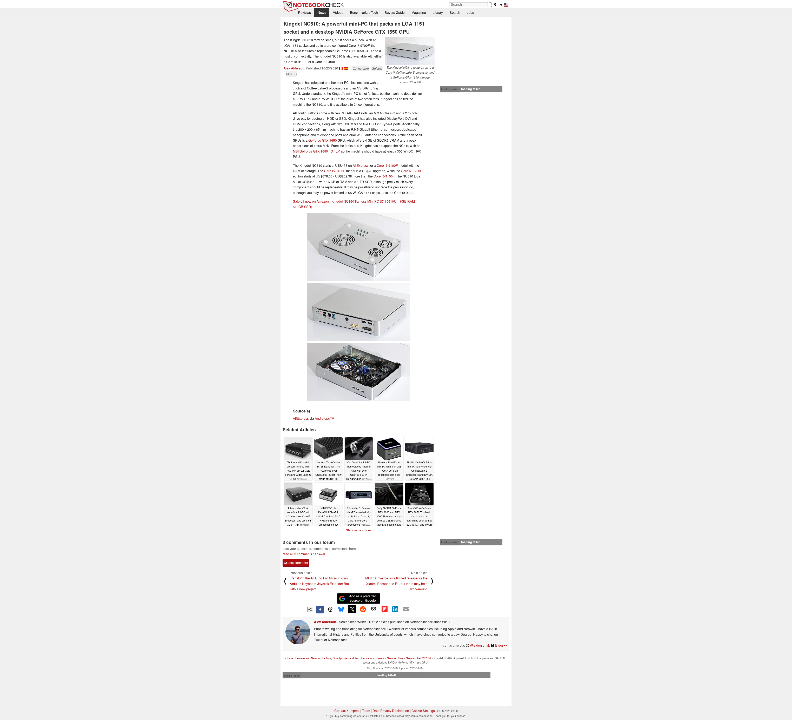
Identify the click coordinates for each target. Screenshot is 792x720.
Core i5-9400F (334, 170)
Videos (338, 12)
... (350, 68)
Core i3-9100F (387, 165)
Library (438, 12)
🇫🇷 (341, 68)
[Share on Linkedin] (395, 609)
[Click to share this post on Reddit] (363, 609)
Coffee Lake (361, 68)
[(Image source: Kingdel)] (358, 247)
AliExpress (361, 165)
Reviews (304, 12)
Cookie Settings (423, 710)
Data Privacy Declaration (390, 710)
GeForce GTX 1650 (322, 140)
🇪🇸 (346, 68)
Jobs (470, 12)
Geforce (377, 68)
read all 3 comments (297, 554)
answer (320, 554)
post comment (297, 562)
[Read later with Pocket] (374, 609)
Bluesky (500, 645)
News (322, 12)
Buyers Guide (395, 12)
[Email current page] (406, 609)
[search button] (490, 4)
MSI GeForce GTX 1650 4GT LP (316, 151)
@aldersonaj (479, 645)
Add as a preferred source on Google (362, 598)
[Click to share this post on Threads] (330, 609)
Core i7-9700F (411, 170)
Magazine (418, 12)
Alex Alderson (294, 68)
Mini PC (291, 74)
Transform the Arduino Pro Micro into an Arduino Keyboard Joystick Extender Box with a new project (320, 583)
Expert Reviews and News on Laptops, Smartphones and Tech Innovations (330, 658)
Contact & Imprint (346, 710)
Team (366, 710)
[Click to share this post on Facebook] (320, 609)
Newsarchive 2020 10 (418, 658)
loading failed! (450, 89)
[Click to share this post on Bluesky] (341, 609)
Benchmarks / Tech (364, 12)
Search (455, 12)
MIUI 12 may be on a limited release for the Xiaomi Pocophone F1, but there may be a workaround (396, 583)
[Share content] (310, 609)
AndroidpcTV (324, 418)
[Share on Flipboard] (384, 609)
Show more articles (358, 530)
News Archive (395, 658)
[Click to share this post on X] (352, 609)
